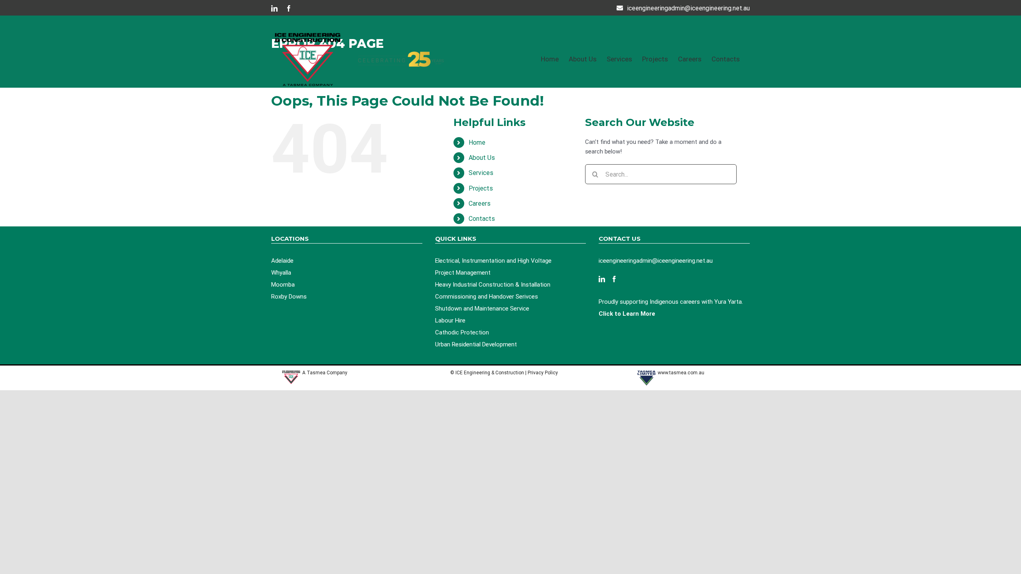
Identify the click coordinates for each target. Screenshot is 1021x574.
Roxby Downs (289, 296)
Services (481, 173)
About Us (482, 157)
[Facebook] (614, 279)
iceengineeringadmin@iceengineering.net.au (688, 8)
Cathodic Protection (462, 332)
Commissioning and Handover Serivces (486, 296)
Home (477, 142)
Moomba (283, 284)
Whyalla (281, 272)
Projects (481, 188)
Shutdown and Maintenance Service (482, 308)
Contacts (482, 218)
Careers (480, 203)
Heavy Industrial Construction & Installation (492, 284)
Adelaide (282, 260)
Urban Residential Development (476, 344)
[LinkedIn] (602, 279)
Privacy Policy (543, 372)
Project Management (463, 272)
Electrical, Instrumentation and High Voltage (493, 260)
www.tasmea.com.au (681, 372)
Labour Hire (450, 320)
